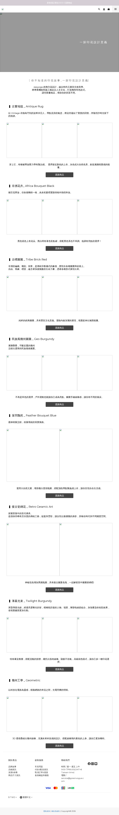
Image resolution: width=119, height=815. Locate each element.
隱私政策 (46, 811)
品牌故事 (12, 766)
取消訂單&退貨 (41, 772)
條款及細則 (55, 811)
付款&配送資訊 (41, 769)
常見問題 (39, 766)
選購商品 (59, 174)
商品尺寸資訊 (14, 775)
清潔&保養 (13, 772)
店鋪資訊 (12, 769)
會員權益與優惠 (42, 775)
